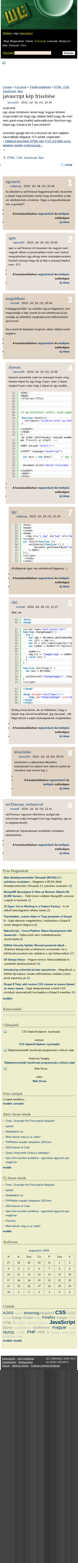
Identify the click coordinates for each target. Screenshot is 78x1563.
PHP (31, 1332)
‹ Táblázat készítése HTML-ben (23, 141)
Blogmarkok (17, 41)
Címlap (7, 87)
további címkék (12, 1340)
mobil (72, 1327)
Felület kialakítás (40, 87)
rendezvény (68, 1332)
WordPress (9, 1336)
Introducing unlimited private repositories (30, 969)
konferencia (41, 1327)
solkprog (15, 186)
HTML (71, 1317)
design (7, 1317)
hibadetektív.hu (14, 1131)
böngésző (47, 1313)
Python (55, 1332)
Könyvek (14, 45)
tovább (7, 1167)
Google (62, 1317)
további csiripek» (13, 1103)
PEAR (21, 1332)
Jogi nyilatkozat (25, 1358)
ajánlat (9, 1126)
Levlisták (52, 41)
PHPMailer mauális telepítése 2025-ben (28, 1142)
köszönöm (22, 752)
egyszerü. (13, 181)
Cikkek (29, 41)
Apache (18, 1313)
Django (17, 1317)
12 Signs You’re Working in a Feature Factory (32, 906)
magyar (59, 1327)
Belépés (7, 33)
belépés (64, 213)
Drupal (28, 1317)
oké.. (15, 602)
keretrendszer (23, 1327)
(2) (29, 900)
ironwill (14, 303)
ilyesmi (15, 367)
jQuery (7, 1327)
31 (8, 1292)
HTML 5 (9, 1323)
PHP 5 (43, 1332)
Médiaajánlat (25, 1362)
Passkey (11, 1220)
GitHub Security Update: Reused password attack (34, 945)
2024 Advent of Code (18, 1147)
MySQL (9, 1332)
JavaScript (62, 1322)
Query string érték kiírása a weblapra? (28, 1152)
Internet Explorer (37, 1323)
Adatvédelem (9, 1362)
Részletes (8, 52)
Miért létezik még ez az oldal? (23, 1136)
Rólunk (6, 1366)
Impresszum (8, 1358)
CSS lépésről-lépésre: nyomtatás (39, 1044)
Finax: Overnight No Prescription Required (30, 1120)
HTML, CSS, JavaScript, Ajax (25, 157)
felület (37, 1317)
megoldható (15, 298)
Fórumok (40, 41)
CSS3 (71, 1313)
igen (12, 238)
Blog (6, 41)
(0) (70, 885)
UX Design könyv (14, 959)
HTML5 (21, 1323)
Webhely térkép (20, 1366)
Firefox (48, 1317)
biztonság (31, 1313)
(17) (72, 953)
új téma (64, 222)
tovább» (8, 998)
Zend (19, 1336)
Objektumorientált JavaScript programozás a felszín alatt (39, 1062)
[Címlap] (16, 11)
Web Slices (39, 1081)
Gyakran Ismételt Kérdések (45, 1366)
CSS (60, 1312)
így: (14, 512)
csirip (68, 164)
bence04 (13, 102)
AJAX (8, 1312)
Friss (23, 45)
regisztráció (26, 33)
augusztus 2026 (39, 1250)
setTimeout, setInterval (24, 804)
